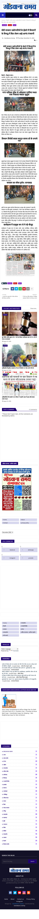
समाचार (9, 25)
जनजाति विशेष (24, 626)
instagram (12, 558)
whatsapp (31, 550)
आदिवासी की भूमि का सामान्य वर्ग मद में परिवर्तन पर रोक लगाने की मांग (18, 368)
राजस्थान (20, 824)
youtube (30, 558)
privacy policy (25, 523)
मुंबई (20, 821)
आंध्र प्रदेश (20, 758)
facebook (12, 550)
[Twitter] (16, 288)
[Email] (28, 288)
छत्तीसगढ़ (20, 774)
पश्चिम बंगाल (20, 798)
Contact (5, 523)
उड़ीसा (20, 764)
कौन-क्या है (5, 635)
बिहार (20, 804)
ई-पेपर (22, 629)
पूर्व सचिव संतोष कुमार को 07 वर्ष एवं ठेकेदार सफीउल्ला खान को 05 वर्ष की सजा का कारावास (19, 338)
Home (3, 20)
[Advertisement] (19, 587)
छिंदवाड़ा (20, 778)
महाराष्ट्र (20, 817)
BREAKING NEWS (20, 751)
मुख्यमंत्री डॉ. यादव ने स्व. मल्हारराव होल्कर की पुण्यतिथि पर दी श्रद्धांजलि (19, 679)
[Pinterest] (24, 288)
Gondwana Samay (18, 904)
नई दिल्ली (20, 791)
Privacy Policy (30, 899)
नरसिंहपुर (20, 794)
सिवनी (7, 20)
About (23, 519)
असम (20, 755)
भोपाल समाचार (20, 807)
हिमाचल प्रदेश (20, 844)
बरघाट (20, 801)
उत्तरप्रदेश (20, 768)
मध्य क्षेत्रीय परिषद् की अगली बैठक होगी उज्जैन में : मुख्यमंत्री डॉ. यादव (18, 668)
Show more (33, 308)
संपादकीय (20, 834)
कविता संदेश (20, 771)
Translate (16, 651)
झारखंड (20, 784)
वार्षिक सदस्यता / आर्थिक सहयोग (28, 632)
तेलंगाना (20, 788)
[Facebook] (12, 288)
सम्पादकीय (5, 632)
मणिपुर (20, 811)
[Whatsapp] (20, 288)
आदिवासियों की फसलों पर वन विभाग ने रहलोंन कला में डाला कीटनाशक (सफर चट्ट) (18, 398)
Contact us (20, 899)
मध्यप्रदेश (4, 25)
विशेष (20, 827)
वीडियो (20, 831)
